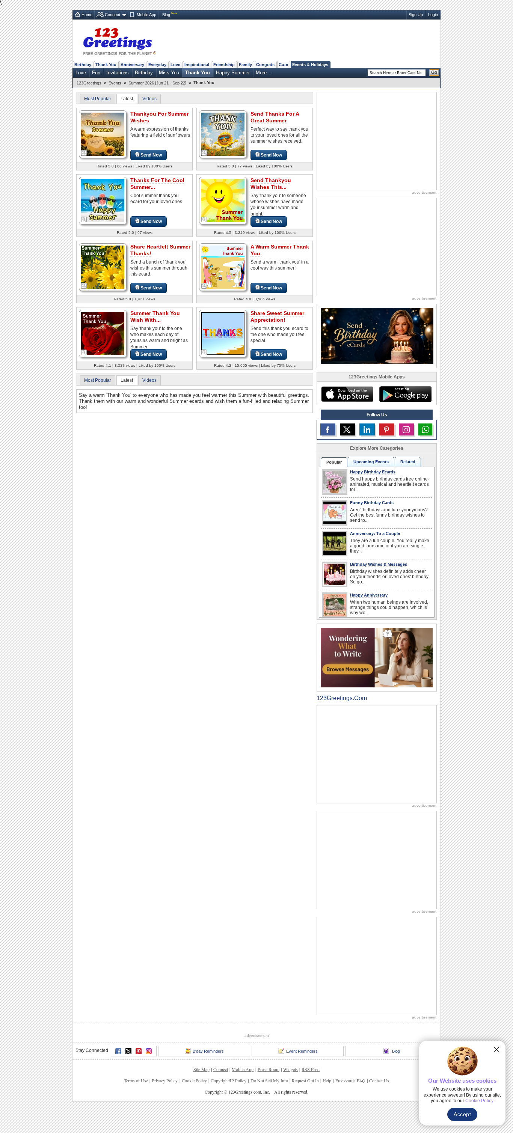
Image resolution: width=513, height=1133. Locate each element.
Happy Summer (233, 72)
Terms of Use (136, 1080)
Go (434, 72)
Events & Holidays (310, 64)
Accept (462, 1114)
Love (175, 64)
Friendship (224, 64)
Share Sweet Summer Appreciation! (277, 316)
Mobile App (146, 14)
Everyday (157, 64)
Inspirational (196, 64)
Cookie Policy (194, 1080)
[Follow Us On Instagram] (406, 429)
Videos (149, 98)
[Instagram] (149, 1051)
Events (115, 83)
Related (407, 462)
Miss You (169, 72)
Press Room (268, 1069)
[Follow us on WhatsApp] (425, 429)
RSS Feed (311, 1069)
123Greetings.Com (342, 698)
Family (245, 64)
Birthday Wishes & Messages (378, 564)
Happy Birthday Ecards (372, 472)
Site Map (201, 1069)
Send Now (151, 155)
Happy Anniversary (369, 595)
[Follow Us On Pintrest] (386, 429)
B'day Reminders (208, 1051)
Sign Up (416, 14)
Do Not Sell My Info (269, 1080)
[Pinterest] (139, 1051)
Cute (283, 64)
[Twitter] (128, 1051)
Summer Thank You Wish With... (155, 316)
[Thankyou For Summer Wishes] (102, 134)
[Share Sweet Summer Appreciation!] (222, 333)
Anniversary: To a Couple (375, 533)
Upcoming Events (371, 462)
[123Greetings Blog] (377, 657)
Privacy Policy (165, 1080)
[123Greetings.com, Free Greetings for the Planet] (119, 40)
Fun (96, 72)
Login (433, 14)
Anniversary (132, 64)
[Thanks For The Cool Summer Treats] (102, 200)
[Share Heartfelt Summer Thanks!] (102, 267)
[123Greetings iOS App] (347, 394)
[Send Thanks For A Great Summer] (222, 134)
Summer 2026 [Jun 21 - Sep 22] (157, 83)
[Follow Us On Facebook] (327, 429)
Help (327, 1080)
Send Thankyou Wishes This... (270, 183)
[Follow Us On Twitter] (347, 429)
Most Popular (97, 98)
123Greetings (89, 83)
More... (263, 72)
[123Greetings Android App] (405, 394)
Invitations (117, 72)
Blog (166, 14)
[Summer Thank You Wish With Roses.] (102, 333)
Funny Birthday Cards (372, 502)
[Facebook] (118, 1051)
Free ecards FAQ (350, 1080)
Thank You (105, 64)
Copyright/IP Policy (228, 1080)
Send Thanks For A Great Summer (274, 117)
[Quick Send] (84, 153)
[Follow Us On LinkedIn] (366, 429)
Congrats (265, 64)
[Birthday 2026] (377, 335)
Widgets (290, 1069)
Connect (112, 14)
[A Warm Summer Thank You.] (222, 267)
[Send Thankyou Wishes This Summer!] (222, 200)
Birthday (82, 64)
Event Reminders (302, 1051)
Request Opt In (305, 1080)
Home (86, 14)
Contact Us (379, 1080)
